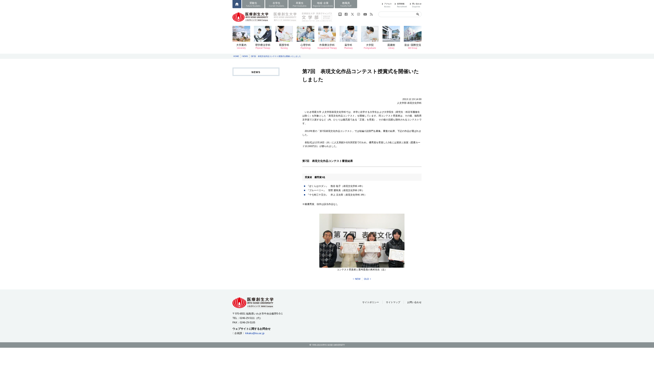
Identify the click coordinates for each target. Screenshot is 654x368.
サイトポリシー (370, 302)
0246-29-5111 (247, 318)
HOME (236, 56)
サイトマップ (393, 302)
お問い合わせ (414, 302)
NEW (357, 279)
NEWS (245, 56)
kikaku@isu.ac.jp (254, 333)
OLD (366, 279)
